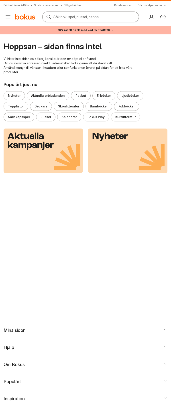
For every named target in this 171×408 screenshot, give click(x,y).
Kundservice (122, 5)
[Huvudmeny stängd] (8, 17)
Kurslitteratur (125, 117)
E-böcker (104, 95)
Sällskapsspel (19, 117)
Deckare (41, 106)
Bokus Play (96, 117)
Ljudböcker (130, 95)
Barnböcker (99, 106)
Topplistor (16, 106)
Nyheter (14, 95)
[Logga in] (151, 17)
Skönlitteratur (68, 106)
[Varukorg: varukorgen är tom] (163, 17)
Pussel (46, 117)
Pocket (80, 95)
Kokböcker (126, 106)
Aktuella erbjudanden (48, 95)
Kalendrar (69, 117)
